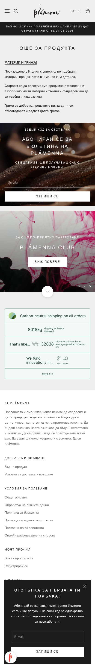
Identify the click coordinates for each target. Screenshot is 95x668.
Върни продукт (16, 467)
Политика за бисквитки (22, 512)
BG (73, 11)
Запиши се (47, 652)
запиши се (47, 196)
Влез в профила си (19, 558)
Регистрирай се (16, 566)
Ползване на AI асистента (24, 528)
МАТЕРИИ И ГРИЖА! (21, 62)
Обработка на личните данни (27, 505)
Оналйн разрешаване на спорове (30, 535)
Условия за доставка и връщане (29, 474)
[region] (47, 251)
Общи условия (16, 497)
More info (47, 373)
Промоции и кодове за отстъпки (29, 520)
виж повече (47, 262)
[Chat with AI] (11, 657)
